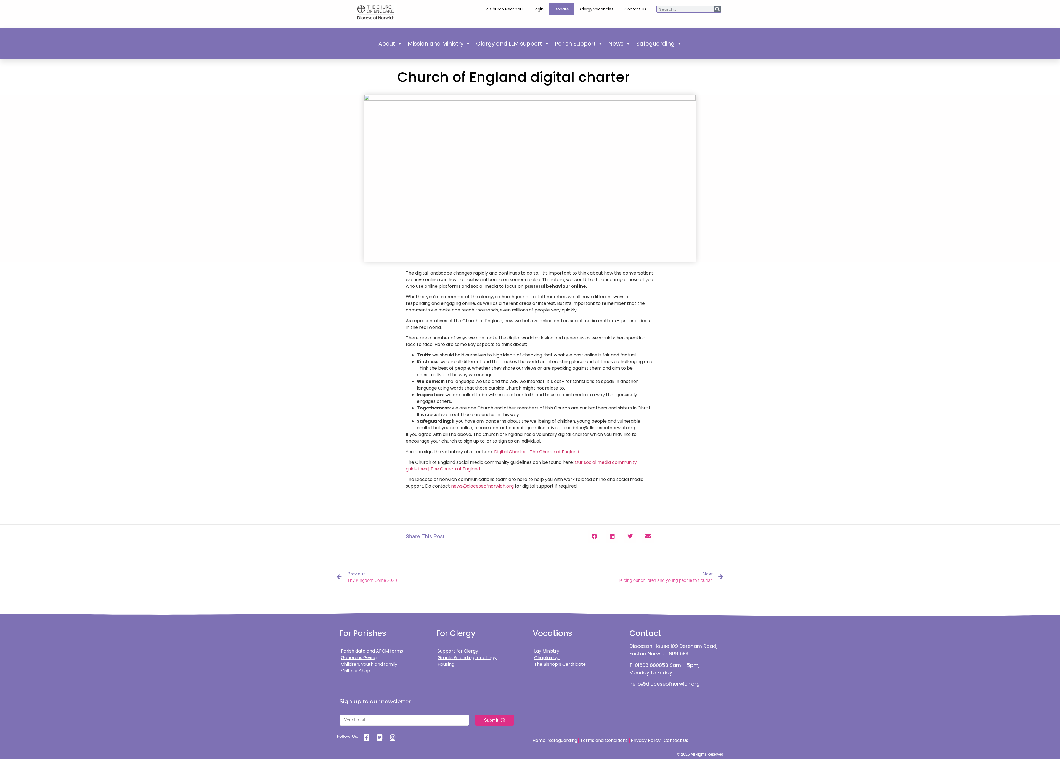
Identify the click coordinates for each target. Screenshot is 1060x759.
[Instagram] (394, 737)
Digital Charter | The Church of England (536, 452)
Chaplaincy (547, 657)
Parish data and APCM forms (372, 651)
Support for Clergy (458, 651)
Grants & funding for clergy (467, 657)
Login (539, 9)
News (616, 43)
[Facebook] (368, 737)
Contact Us (635, 9)
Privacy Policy (646, 740)
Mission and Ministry (435, 43)
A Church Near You (504, 9)
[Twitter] (381, 737)
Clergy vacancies (596, 9)
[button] (594, 536)
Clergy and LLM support (509, 43)
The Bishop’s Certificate (560, 664)
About (386, 43)
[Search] (717, 9)
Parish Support (575, 43)
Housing (446, 664)
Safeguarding (655, 43)
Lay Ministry (546, 651)
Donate (562, 9)
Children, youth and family (369, 664)
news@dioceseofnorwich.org (482, 486)
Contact (645, 633)
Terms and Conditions (604, 740)
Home (538, 740)
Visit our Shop (355, 671)
